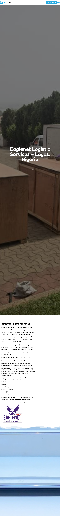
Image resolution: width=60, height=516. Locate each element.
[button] (59, 2)
